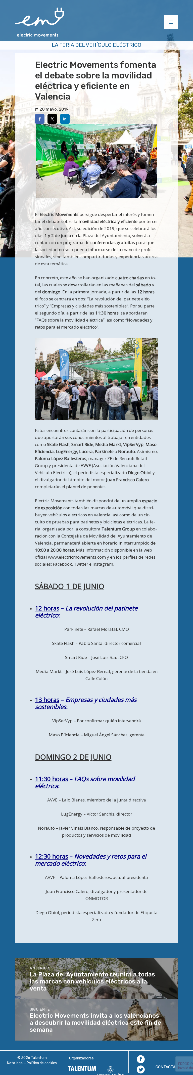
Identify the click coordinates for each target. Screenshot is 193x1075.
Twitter (81, 564)
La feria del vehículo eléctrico (96, 45)
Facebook (62, 564)
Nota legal (15, 1063)
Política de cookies (42, 1063)
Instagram (102, 564)
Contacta (165, 1067)
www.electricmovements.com (77, 557)
